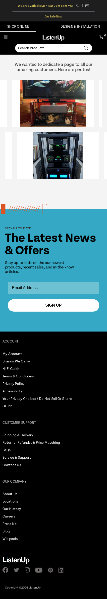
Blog (6, 531)
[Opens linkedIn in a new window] (62, 570)
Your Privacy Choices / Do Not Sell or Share (37, 399)
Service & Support (16, 458)
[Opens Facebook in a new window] (6, 570)
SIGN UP (53, 305)
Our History (11, 509)
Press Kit (9, 524)
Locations (10, 502)
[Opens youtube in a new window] (40, 570)
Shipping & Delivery (17, 435)
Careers (8, 516)
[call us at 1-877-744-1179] (79, 5)
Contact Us (11, 465)
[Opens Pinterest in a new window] (52, 570)
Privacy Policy (13, 384)
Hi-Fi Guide (10, 369)
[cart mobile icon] (101, 37)
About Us (9, 494)
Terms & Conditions (18, 376)
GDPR (7, 406)
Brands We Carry (16, 361)
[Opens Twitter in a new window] (18, 570)
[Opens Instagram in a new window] (29, 570)
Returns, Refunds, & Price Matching (31, 443)
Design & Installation (80, 27)
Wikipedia (10, 539)
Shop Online (18, 27)
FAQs (6, 450)
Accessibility (12, 391)
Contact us (87, 5)
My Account (12, 354)
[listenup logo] (53, 38)
